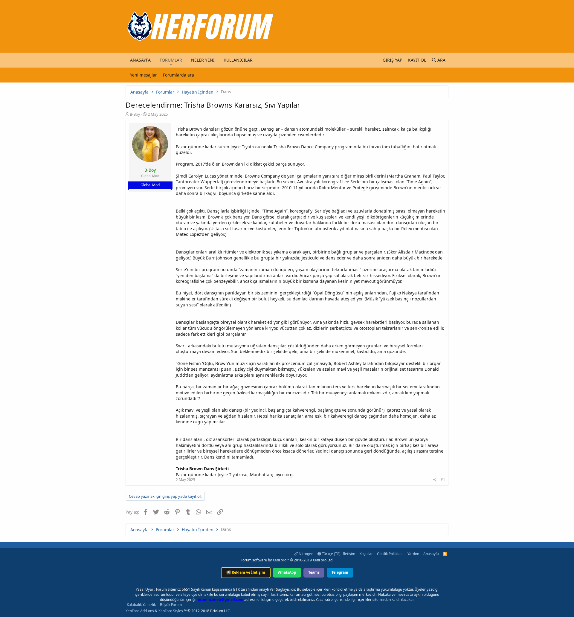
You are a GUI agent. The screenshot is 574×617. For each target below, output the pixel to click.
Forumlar (171, 60)
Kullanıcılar (238, 60)
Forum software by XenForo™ (287, 560)
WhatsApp (287, 572)
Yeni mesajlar (143, 75)
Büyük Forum (171, 604)
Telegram (340, 572)
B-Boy (135, 114)
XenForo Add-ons (140, 610)
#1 (443, 479)
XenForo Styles (170, 610)
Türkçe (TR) (331, 553)
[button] (171, 65)
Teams (314, 572)
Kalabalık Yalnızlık (141, 604)
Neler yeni (203, 60)
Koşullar (366, 553)
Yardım (413, 553)
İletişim (349, 553)
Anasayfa (140, 60)
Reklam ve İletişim (245, 572)
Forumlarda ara (178, 75)
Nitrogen (305, 553)
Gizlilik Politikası (390, 553)
